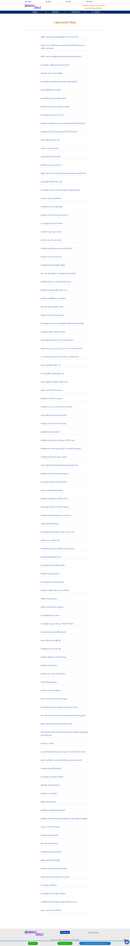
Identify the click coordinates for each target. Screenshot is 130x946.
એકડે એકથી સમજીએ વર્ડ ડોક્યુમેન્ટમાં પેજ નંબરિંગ (58, 273)
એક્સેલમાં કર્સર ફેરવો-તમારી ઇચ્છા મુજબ (54, 473)
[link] (33, 943)
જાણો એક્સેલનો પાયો (48, 802)
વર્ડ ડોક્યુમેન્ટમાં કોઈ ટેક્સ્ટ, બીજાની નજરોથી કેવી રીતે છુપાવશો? (62, 323)
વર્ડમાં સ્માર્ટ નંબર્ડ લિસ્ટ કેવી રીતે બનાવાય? (55, 507)
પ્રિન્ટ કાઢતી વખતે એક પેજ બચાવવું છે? (54, 699)
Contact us (65, 932)
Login (90, 1)
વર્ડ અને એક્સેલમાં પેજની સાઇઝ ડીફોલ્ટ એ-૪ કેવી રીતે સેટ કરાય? (63, 752)
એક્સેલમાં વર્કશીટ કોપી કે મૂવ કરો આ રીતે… (55, 590)
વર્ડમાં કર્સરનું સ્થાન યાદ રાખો (50, 140)
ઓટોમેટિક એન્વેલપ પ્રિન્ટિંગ (50, 785)
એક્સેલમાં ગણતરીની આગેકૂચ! (51, 768)
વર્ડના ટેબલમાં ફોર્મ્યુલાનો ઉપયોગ (52, 490)
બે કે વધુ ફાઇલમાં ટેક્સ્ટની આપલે (52, 223)
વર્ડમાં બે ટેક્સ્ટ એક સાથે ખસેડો (51, 240)
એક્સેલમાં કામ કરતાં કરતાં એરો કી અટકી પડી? (56, 407)
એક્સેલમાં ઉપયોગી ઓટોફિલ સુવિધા (53, 265)
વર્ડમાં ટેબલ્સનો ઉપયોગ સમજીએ (52, 607)
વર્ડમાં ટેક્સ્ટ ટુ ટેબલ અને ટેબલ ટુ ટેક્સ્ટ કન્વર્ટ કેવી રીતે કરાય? (61, 348)
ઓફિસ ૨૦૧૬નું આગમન (49, 598)
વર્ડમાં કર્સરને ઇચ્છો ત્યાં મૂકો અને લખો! (54, 415)
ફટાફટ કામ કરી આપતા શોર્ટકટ (51, 910)
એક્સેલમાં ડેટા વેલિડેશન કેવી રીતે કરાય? (54, 498)
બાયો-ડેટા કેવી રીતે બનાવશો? (50, 827)
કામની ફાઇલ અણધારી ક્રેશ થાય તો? (53, 810)
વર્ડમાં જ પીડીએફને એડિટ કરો (51, 365)
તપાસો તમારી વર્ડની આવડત (50, 523)
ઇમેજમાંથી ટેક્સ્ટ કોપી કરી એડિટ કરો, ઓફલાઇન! (57, 548)
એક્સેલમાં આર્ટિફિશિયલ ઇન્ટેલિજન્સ (53, 298)
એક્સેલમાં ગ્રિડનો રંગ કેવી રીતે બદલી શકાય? (56, 281)
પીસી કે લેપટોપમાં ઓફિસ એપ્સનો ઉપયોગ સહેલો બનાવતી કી (61, 56)
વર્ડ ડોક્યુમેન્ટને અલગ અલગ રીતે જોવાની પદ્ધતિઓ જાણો (60, 190)
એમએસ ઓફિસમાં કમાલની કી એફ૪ (53, 657)
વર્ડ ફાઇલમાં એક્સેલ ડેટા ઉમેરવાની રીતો (54, 482)
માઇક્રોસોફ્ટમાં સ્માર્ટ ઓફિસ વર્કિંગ (53, 565)
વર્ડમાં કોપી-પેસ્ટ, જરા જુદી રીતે (51, 640)
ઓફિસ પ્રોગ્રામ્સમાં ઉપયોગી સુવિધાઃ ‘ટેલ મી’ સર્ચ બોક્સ (60, 37)
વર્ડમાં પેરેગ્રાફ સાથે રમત (49, 682)
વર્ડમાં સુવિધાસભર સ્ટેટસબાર (50, 615)
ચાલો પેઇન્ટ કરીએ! (47, 743)
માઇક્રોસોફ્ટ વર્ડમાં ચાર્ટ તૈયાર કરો (52, 115)
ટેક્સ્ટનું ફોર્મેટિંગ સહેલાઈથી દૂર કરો (52, 373)
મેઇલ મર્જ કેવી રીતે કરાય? (49, 843)
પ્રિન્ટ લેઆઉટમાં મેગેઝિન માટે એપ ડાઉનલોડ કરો (94, 944)
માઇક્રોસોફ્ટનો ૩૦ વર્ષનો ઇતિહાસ (52, 582)
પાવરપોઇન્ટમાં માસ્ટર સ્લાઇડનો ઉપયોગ (54, 868)
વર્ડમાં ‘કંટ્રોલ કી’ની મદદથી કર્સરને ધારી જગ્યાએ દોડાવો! (59, 465)
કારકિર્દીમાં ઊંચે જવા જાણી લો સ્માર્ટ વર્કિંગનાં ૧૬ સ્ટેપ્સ (59, 902)
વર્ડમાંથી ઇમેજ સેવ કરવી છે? (50, 432)
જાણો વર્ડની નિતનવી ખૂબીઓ (50, 860)
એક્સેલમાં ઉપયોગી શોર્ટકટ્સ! (51, 557)
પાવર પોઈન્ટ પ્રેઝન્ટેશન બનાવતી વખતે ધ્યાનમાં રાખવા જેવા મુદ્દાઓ (63, 715)
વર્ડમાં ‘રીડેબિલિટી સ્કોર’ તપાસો (51, 90)
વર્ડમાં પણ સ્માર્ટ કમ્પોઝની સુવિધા (52, 73)
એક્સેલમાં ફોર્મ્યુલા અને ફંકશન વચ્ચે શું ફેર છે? (56, 248)
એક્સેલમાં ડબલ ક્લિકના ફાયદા (51, 398)
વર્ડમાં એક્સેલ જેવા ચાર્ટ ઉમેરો (51, 156)
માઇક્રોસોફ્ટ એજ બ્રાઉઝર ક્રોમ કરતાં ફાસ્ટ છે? (57, 532)
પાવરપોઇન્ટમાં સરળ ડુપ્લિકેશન (51, 198)
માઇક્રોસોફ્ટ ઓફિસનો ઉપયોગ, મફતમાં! (55, 65)
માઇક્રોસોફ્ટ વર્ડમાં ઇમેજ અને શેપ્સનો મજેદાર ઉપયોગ (59, 81)
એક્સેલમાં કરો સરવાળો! (49, 793)
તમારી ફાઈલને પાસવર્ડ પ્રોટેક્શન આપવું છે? (55, 877)
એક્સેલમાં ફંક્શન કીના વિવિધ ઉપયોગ (53, 632)
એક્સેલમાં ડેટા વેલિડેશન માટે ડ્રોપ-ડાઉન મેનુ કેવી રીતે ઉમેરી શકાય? (63, 123)
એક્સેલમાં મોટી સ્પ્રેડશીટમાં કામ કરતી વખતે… (56, 515)
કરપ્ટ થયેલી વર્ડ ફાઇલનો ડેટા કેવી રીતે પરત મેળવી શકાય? (60, 357)
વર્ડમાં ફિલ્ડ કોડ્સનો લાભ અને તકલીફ (53, 423)
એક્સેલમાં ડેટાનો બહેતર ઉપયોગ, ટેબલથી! (55, 106)
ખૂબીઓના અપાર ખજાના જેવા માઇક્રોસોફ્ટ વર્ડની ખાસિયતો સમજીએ (64, 818)
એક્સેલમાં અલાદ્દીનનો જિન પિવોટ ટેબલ (54, 290)
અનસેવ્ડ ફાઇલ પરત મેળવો (49, 148)
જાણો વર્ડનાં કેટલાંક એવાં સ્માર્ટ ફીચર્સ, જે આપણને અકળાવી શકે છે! (63, 173)
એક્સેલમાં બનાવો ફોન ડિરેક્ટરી (51, 852)
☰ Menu (35, 12)
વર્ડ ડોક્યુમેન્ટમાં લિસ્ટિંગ (49, 885)
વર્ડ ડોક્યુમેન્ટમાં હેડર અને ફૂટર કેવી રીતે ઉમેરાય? (57, 623)
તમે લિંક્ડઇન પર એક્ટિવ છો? (50, 540)
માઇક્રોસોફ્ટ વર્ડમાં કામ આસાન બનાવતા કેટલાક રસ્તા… (59, 707)
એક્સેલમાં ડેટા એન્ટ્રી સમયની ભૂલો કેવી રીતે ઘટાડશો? (59, 131)
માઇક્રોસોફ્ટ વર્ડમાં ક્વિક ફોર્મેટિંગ (52, 777)
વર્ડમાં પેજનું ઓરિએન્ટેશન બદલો (52, 181)
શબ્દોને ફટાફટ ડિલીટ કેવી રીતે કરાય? (53, 673)
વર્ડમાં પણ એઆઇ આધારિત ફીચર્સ (52, 307)
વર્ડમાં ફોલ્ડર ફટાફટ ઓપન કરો (51, 256)
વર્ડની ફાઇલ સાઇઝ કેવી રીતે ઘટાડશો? (53, 332)
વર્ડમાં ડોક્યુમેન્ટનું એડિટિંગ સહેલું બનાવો (54, 382)
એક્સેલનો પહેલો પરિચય (49, 665)
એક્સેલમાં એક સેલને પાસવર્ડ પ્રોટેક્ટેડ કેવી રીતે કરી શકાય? (61, 448)
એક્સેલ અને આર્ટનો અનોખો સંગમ (52, 315)
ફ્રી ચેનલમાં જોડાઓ (64, 944)
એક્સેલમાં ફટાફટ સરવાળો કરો (51, 165)
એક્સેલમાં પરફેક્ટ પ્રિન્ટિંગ (50, 573)
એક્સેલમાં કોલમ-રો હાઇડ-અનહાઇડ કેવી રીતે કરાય (58, 440)
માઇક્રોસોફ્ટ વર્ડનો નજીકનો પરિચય (53, 893)
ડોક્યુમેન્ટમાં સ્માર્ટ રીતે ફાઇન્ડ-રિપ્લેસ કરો (54, 215)
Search (97, 12)
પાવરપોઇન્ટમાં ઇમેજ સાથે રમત (51, 690)
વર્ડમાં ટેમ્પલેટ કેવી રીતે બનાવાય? (51, 390)
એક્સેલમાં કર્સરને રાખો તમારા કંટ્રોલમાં (54, 457)
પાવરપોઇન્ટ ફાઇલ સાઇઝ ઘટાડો (51, 231)
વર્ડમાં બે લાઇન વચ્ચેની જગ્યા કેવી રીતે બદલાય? (56, 724)
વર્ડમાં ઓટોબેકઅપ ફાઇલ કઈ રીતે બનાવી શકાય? (57, 340)
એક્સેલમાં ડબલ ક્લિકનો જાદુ (51, 648)
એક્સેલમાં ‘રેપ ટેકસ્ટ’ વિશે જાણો (51, 206)
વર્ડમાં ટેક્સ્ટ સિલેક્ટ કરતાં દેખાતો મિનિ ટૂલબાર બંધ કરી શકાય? (61, 760)
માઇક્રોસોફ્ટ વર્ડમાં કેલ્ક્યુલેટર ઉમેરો (53, 98)
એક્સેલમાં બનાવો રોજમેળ (49, 835)
